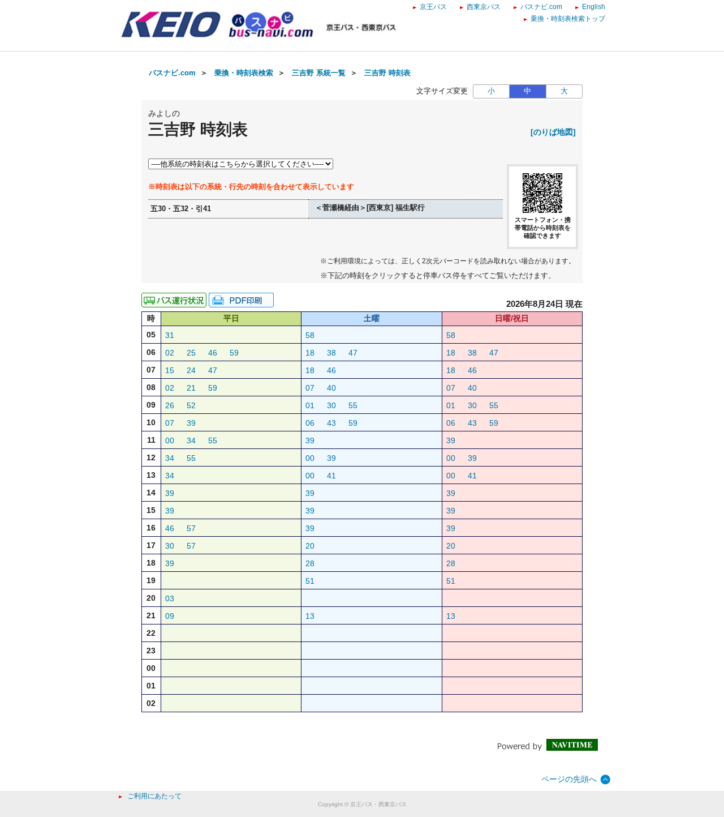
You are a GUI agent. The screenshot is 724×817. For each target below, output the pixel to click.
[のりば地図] (553, 131)
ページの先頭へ (569, 779)
